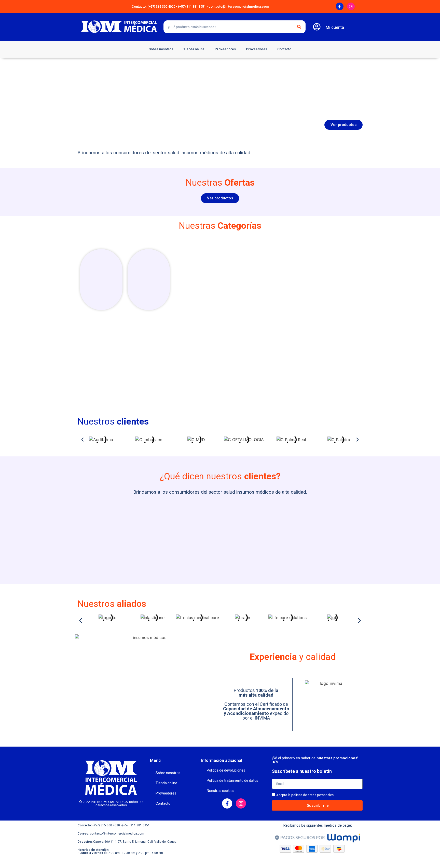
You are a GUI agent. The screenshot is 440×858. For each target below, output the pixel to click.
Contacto (284, 49)
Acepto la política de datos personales (305, 795)
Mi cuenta (335, 27)
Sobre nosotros (161, 49)
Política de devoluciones (226, 770)
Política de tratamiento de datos (232, 780)
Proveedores (225, 49)
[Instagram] (351, 6)
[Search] (299, 26)
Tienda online (193, 49)
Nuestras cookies (220, 791)
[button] (82, 439)
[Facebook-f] (339, 6)
